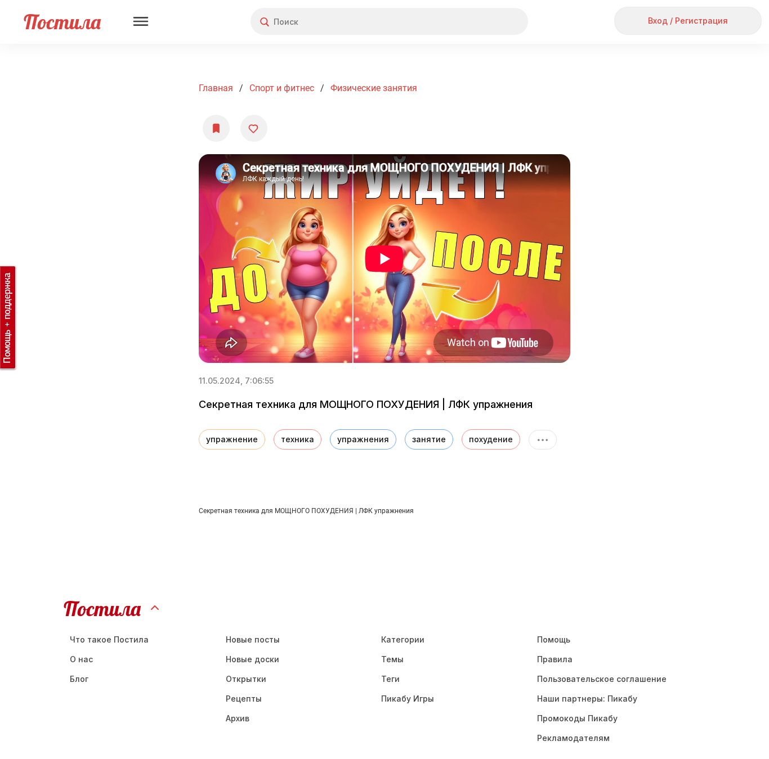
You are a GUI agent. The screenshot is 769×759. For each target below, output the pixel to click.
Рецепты (244, 698)
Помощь (553, 639)
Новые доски (252, 659)
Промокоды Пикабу (577, 718)
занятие (429, 439)
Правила (555, 659)
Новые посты (253, 639)
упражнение (232, 439)
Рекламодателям (573, 738)
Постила (62, 21)
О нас (81, 659)
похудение (491, 439)
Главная (216, 88)
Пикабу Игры (407, 698)
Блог (79, 679)
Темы (392, 659)
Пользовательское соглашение (602, 679)
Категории (402, 639)
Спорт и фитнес (281, 88)
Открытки (246, 679)
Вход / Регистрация (688, 20)
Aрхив (237, 718)
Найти (477, 21)
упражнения (363, 439)
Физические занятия (373, 88)
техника (297, 439)
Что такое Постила (109, 639)
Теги (390, 679)
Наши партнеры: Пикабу (587, 698)
